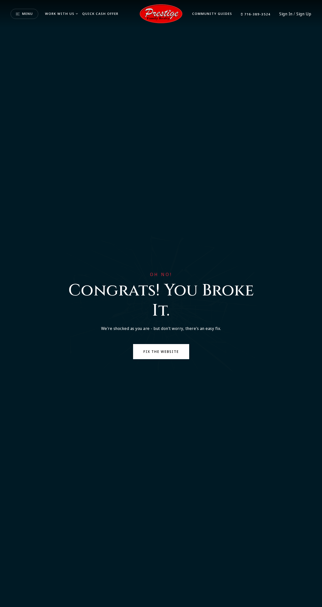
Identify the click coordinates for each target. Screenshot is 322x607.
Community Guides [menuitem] (212, 13)
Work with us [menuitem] (59, 13)
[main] (161, 303)
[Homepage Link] (161, 13)
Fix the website (161, 351)
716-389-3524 (256, 14)
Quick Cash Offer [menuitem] (100, 13)
